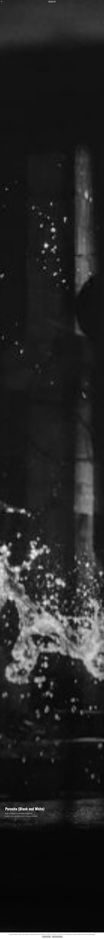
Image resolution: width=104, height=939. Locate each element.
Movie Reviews (17, 816)
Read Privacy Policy (57, 936)
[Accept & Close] (102, 935)
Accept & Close (46, 936)
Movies (23, 816)
